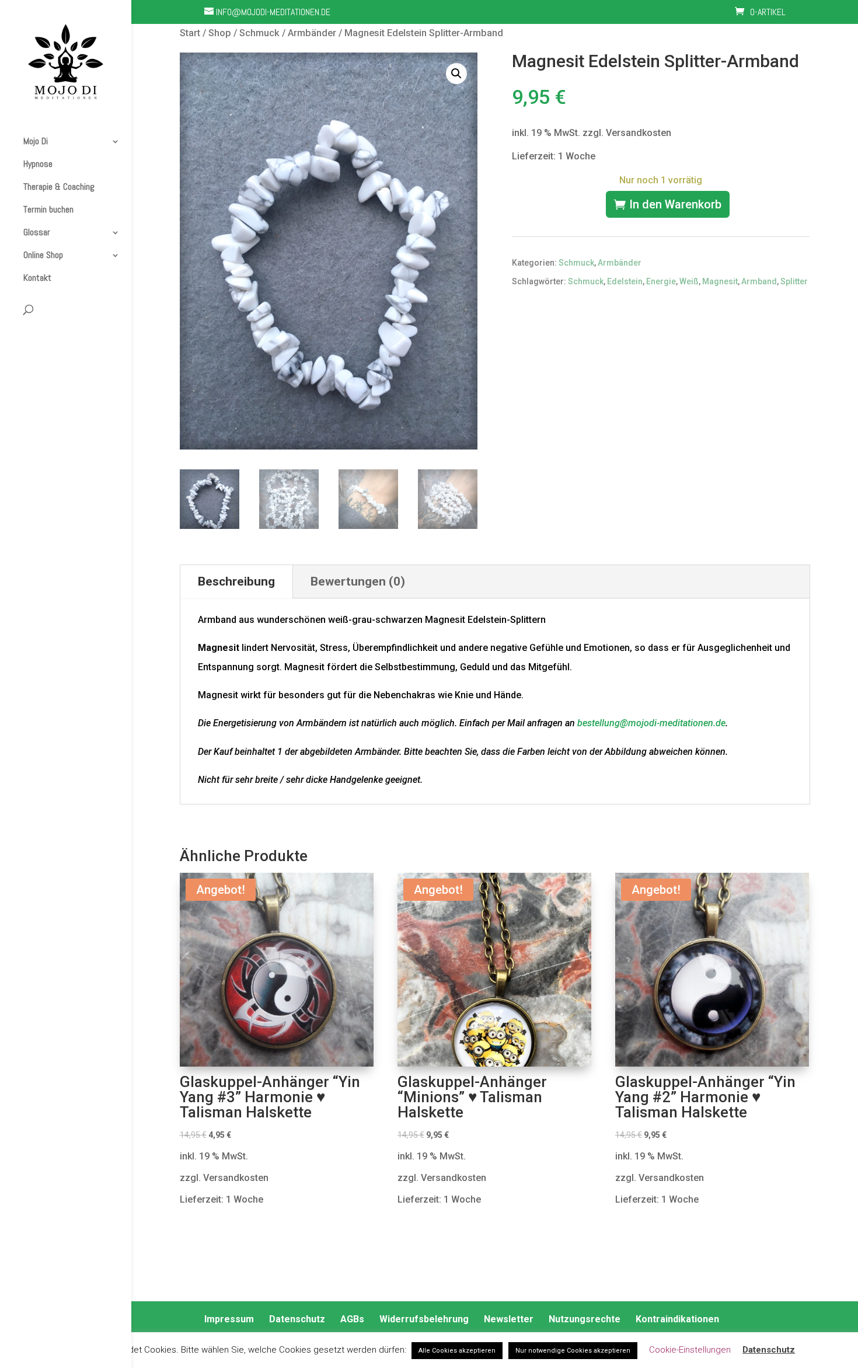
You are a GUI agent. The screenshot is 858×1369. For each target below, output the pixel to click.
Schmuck (259, 33)
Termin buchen (48, 209)
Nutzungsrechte (584, 1319)
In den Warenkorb (675, 204)
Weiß (689, 281)
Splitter (794, 281)
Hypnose (38, 164)
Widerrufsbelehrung (424, 1319)
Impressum (229, 1319)
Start (190, 33)
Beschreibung (236, 581)
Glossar (36, 232)
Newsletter (508, 1319)
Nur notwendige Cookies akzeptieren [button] (572, 1350)
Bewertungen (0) (358, 581)
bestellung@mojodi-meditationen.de (651, 723)
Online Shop (43, 255)
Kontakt (37, 278)
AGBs (352, 1319)
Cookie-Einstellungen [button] (690, 1349)
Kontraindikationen (677, 1319)
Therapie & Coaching (59, 187)
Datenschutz (297, 1319)
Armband (759, 281)
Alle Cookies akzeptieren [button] (457, 1350)
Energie (661, 281)
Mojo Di (35, 141)
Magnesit (720, 281)
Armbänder (312, 33)
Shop (219, 33)
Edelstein (625, 281)
